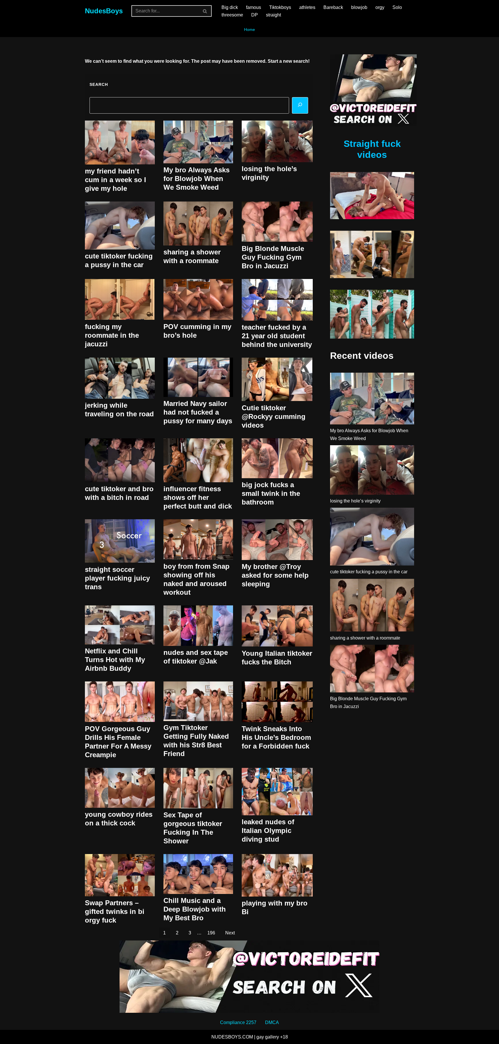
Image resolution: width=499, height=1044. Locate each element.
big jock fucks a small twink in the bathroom (271, 493)
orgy (379, 7)
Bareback (333, 7)
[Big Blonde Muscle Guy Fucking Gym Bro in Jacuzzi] (372, 670)
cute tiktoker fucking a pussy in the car (368, 571)
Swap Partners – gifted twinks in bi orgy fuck (114, 911)
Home (249, 29)
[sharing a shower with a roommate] (372, 606)
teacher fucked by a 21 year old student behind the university (277, 335)
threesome (232, 14)
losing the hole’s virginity (355, 500)
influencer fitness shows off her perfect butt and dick (197, 497)
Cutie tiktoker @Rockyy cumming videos (274, 416)
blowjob (359, 7)
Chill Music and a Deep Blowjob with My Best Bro (194, 909)
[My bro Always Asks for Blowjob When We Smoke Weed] (372, 400)
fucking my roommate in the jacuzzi (112, 335)
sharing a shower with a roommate (365, 637)
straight (273, 14)
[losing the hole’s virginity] (372, 471)
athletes (307, 7)
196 (211, 932)
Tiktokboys (280, 7)
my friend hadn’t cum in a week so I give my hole (115, 179)
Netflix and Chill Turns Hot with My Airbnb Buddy (115, 659)
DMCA (272, 1022)
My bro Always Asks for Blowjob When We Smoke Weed (196, 178)
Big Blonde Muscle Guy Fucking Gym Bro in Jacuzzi (273, 257)
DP (254, 14)
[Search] (205, 11)
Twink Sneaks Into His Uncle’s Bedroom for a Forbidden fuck (276, 737)
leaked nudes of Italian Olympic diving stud (268, 830)
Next (230, 932)
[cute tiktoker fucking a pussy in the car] (372, 538)
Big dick (229, 7)
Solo (397, 7)
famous (253, 7)
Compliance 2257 (238, 1022)
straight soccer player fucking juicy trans (117, 578)
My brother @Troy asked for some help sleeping (275, 575)
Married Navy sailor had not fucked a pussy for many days (197, 412)
